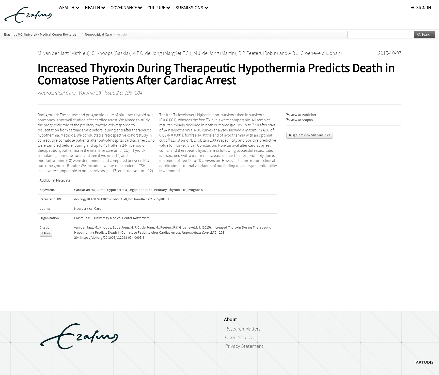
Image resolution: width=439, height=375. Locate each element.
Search (426, 35)
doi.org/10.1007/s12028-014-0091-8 (100, 199)
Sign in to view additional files (310, 135)
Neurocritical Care (98, 35)
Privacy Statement (244, 346)
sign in (423, 7)
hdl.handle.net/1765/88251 (148, 199)
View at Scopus (301, 120)
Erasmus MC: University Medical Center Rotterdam (42, 35)
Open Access (238, 338)
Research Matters (242, 329)
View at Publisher (303, 115)
